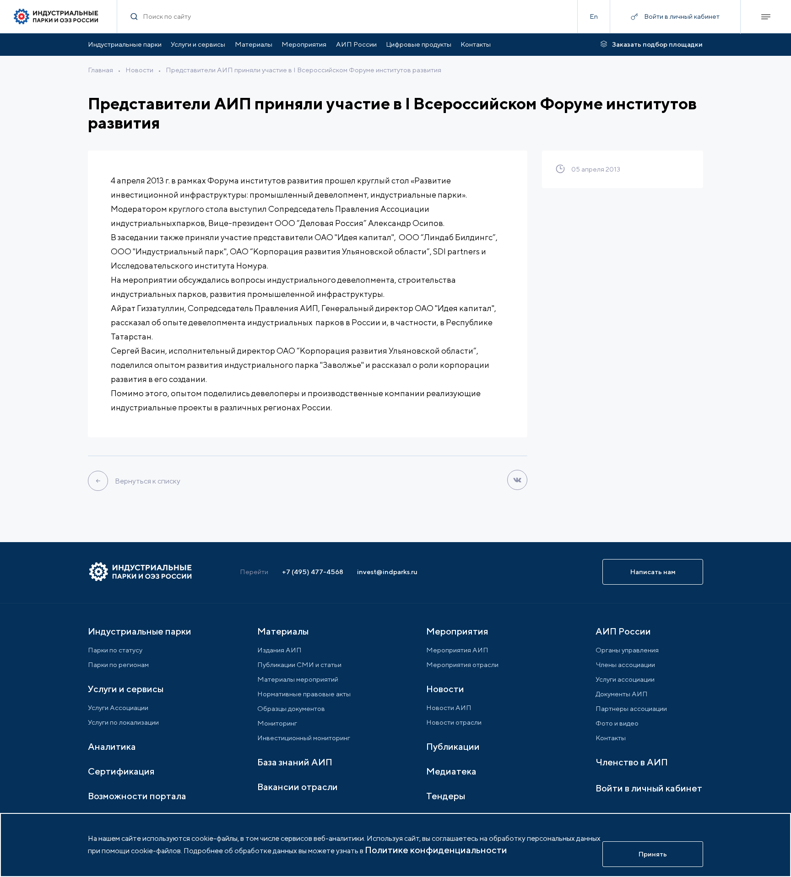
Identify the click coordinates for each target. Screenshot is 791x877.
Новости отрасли (454, 722)
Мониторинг (277, 723)
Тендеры (445, 796)
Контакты (476, 44)
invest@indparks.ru (387, 572)
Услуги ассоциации (625, 679)
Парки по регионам (118, 664)
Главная (100, 70)
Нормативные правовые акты (304, 694)
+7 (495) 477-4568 (312, 572)
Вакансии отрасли (297, 786)
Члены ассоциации (625, 664)
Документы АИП (622, 694)
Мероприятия (304, 44)
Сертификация (121, 771)
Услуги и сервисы (198, 44)
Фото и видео (617, 723)
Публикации (453, 746)
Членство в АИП (632, 762)
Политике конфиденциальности (436, 850)
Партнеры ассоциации (631, 708)
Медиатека (451, 771)
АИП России (356, 44)
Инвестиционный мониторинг (303, 738)
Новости (139, 70)
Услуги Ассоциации (118, 707)
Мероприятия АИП (457, 650)
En (594, 16)
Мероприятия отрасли (462, 664)
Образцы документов (291, 708)
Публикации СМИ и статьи (299, 664)
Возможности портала (137, 796)
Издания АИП (279, 650)
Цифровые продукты (418, 44)
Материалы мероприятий (297, 679)
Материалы (253, 44)
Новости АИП (448, 707)
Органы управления (627, 650)
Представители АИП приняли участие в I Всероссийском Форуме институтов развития (303, 70)
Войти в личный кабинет (649, 788)
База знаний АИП (294, 762)
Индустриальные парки (125, 44)
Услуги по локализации (123, 722)
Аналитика (112, 746)
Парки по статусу (115, 650)
